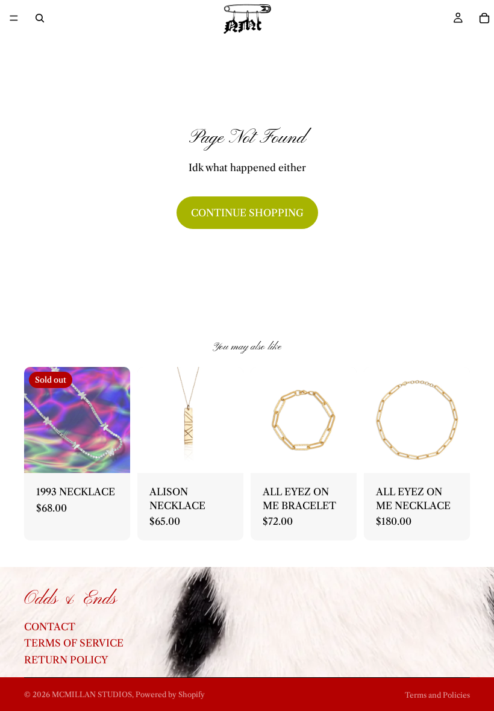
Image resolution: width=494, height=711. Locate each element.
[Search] (40, 18)
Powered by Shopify (170, 694)
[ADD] (225, 455)
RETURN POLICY (66, 660)
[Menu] (14, 18)
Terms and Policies (437, 695)
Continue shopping (247, 213)
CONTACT (49, 627)
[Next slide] (456, 420)
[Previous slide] (377, 420)
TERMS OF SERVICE (74, 643)
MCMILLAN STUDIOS (92, 694)
